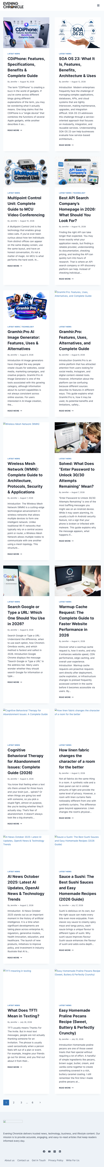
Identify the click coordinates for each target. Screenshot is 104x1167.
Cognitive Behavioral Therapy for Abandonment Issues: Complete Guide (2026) (25, 761)
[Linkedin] (60, 1151)
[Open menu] (98, 5)
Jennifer (13, 82)
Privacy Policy (55, 1160)
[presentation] (26, 32)
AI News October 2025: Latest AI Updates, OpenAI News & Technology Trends (26, 888)
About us (9, 1160)
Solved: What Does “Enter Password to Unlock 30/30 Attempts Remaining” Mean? (77, 475)
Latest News (14, 54)
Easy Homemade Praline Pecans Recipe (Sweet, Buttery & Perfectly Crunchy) (76, 1021)
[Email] (49, 1151)
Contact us (23, 1160)
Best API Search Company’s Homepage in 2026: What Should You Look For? (77, 209)
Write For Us (72, 1160)
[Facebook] (44, 1151)
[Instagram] (54, 1151)
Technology (79, 193)
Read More (15, 130)
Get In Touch (39, 1160)
